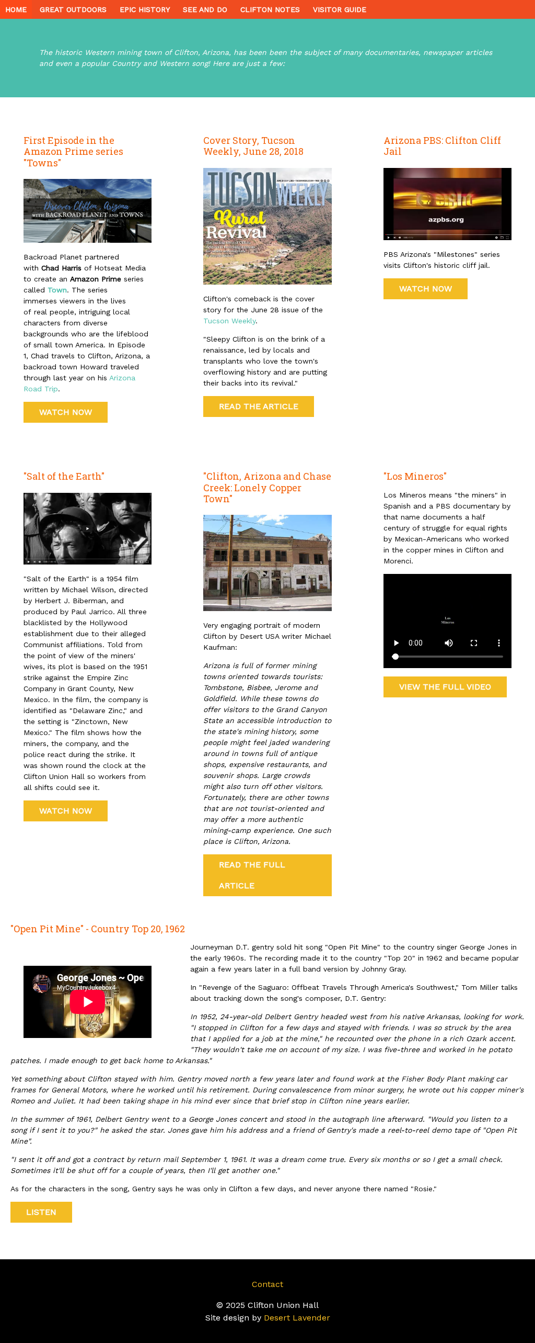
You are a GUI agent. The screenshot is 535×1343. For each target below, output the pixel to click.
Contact (267, 1284)
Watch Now (65, 412)
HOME (16, 9)
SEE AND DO (205, 9)
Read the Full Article (252, 875)
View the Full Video (445, 687)
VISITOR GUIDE (339, 9)
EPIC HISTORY (145, 9)
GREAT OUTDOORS (73, 9)
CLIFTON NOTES (270, 9)
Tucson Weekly (229, 321)
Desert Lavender (297, 1318)
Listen (41, 1212)
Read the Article (258, 406)
